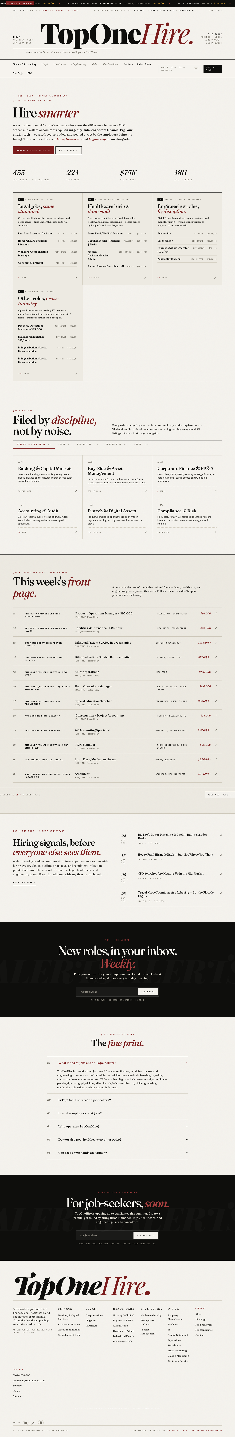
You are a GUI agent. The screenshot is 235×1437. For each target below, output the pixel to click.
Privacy (17, 1385)
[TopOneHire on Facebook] (41, 1422)
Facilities (173, 1324)
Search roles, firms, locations (179, 68)
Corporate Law (94, 1315)
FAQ (29, 73)
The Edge (18, 73)
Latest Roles (144, 64)
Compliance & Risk (69, 1334)
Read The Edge (24, 882)
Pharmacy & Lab (122, 1341)
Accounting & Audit (69, 1329)
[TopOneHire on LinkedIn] (25, 1422)
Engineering (152, 1308)
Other (173, 1308)
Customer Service (178, 1361)
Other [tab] (141, 444)
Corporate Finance (69, 1324)
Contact (199, 1335)
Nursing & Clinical (123, 1315)
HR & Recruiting (177, 1350)
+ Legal (44, 64)
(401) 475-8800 (21, 1375)
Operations (174, 1340)
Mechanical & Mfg (151, 1315)
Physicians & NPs (123, 1320)
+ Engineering (78, 64)
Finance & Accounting (24, 64)
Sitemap (17, 1396)
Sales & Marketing (178, 1355)
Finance (65, 1308)
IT (169, 1329)
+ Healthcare (60, 64)
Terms (16, 1390)
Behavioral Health (123, 1336)
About (198, 1314)
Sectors (128, 64)
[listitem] (117, 614)
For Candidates (111, 64)
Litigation (91, 1320)
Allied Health (120, 1325)
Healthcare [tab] (87, 444)
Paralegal (91, 1325)
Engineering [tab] (116, 444)
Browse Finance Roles (33, 150)
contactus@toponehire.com (29, 1380)
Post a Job (68, 150)
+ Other (94, 64)
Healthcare (123, 1308)
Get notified (145, 1235)
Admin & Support (178, 1334)
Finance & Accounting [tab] (34, 444)
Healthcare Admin (123, 1330)
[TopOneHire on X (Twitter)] (33, 1422)
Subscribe (147, 992)
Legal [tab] (64, 444)
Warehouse (174, 1345)
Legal (91, 1308)
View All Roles (220, 795)
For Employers (203, 1324)
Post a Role (210, 68)
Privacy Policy (152, 1408)
